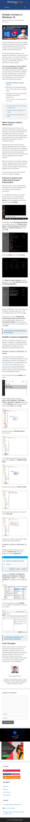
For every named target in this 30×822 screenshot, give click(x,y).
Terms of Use (6, 792)
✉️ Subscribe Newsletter (12, 777)
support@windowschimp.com (13, 804)
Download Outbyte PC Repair (15, 83)
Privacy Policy (7, 795)
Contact (5, 789)
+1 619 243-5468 (9, 808)
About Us (5, 786)
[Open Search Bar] (25, 7)
